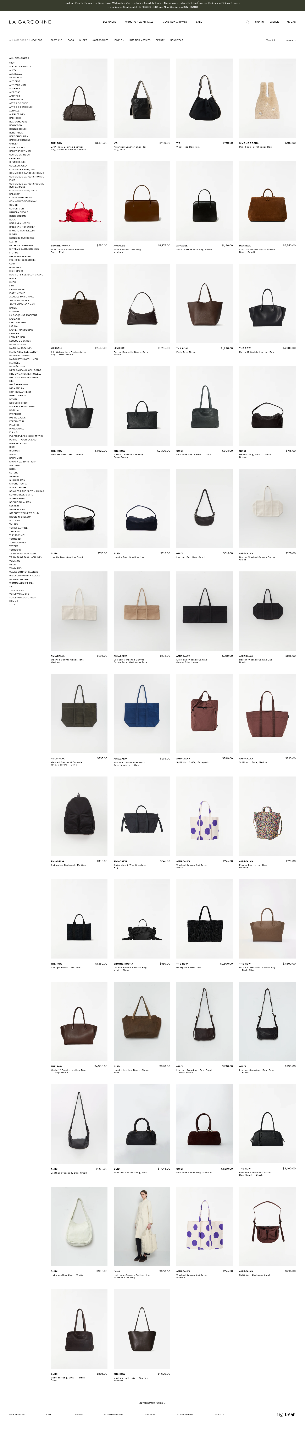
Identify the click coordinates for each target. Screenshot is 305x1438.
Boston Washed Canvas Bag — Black (257, 661)
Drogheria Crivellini (22, 231)
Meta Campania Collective (25, 370)
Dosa (12, 220)
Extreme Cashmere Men (24, 249)
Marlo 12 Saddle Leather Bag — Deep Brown (68, 1071)
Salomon (15, 466)
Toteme (13, 546)
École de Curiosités (21, 238)
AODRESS (14, 89)
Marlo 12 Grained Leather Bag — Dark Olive (257, 969)
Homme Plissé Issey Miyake (26, 275)
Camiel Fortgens (19, 140)
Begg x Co (15, 125)
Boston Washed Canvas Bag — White (257, 558)
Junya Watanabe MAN (22, 304)
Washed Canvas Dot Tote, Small (191, 866)
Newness (36, 40)
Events (219, 1415)
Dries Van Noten (19, 223)
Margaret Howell (20, 356)
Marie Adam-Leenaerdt (23, 352)
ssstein (14, 506)
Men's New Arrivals (175, 22)
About (50, 1415)
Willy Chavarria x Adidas (24, 576)
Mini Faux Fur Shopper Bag (255, 147)
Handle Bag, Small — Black (67, 557)
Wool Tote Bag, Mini (188, 147)
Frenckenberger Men (23, 260)
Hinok (13, 279)
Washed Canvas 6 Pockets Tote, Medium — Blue (129, 764)
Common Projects (20, 198)
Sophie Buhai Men (20, 502)
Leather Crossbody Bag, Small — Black (257, 1071)
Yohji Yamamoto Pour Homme (22, 599)
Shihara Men (17, 480)
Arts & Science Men (21, 107)
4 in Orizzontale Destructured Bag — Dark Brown (69, 353)
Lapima (13, 326)
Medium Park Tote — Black (67, 455)
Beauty (160, 40)
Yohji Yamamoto (19, 594)
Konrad (14, 312)
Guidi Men (15, 268)
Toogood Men (17, 543)
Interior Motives (139, 40)
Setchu (13, 473)
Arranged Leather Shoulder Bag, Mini (130, 148)
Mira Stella (16, 388)
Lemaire (14, 334)
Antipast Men (17, 85)
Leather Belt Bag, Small (190, 557)
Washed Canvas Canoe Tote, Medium (68, 661)
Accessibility (185, 1415)
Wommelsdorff (18, 579)
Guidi (12, 264)
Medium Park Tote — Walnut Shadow (131, 1379)
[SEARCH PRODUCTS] (249, 22)
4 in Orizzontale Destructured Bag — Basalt (257, 251)
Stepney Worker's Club (24, 513)
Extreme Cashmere (21, 246)
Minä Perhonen (19, 385)
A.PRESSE (15, 92)
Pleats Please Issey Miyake (26, 436)
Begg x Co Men (18, 129)
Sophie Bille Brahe (21, 495)
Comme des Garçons (22, 170)
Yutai (12, 605)
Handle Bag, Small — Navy (130, 557)
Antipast (14, 81)
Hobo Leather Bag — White (67, 1275)
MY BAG (291, 22)
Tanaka (13, 524)
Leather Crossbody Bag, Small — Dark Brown (194, 1071)
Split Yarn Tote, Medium (253, 762)
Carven (13, 144)
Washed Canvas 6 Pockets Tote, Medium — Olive (66, 763)
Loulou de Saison (20, 341)
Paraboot (15, 414)
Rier (12, 447)
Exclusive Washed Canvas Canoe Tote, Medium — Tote (130, 661)
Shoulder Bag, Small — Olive (193, 455)
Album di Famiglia (20, 67)
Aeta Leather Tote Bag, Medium (128, 251)
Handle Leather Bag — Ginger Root (132, 1071)
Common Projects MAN (23, 201)
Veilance (14, 561)
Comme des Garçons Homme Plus (26, 178)
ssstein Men (17, 510)
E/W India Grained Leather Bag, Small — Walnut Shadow (68, 148)
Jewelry (119, 40)
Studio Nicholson (20, 517)
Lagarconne (30, 22)
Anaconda (15, 78)
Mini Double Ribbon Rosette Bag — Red (67, 251)
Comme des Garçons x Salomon (23, 192)
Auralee (14, 111)
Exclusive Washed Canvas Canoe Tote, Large (191, 661)
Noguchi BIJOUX (18, 403)
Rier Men (14, 451)
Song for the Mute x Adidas (26, 491)
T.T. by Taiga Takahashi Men (25, 557)
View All (270, 40)
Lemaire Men (17, 337)
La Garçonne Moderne (23, 315)
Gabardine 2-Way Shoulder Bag (130, 866)
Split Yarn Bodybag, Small (255, 1275)
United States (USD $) (151, 1403)
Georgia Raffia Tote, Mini (66, 968)
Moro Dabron (17, 396)
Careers (150, 1415)
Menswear (176, 40)
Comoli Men (16, 209)
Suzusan (14, 521)
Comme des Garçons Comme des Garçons (26, 185)
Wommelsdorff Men (21, 583)
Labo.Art (14, 319)
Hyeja (12, 282)
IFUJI (11, 286)
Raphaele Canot (19, 444)
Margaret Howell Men (23, 359)
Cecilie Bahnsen (19, 155)
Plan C (13, 432)
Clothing (56, 40)
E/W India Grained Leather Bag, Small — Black (255, 1173)
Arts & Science (18, 103)
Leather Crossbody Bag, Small (69, 1173)
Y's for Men (16, 590)
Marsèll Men (17, 367)
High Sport (16, 271)
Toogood (15, 539)
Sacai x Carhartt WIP (22, 462)
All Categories (18, 40)
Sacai (12, 455)
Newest (290, 40)
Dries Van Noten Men (22, 227)
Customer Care (113, 1415)
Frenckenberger (20, 257)
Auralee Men (17, 114)
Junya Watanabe (19, 301)
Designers (109, 22)
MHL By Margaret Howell (25, 374)
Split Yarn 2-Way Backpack (192, 762)
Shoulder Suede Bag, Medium (194, 1173)
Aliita (12, 70)
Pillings (14, 425)
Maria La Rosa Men (20, 348)
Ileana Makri (17, 290)
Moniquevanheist (20, 392)
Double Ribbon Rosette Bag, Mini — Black (131, 969)
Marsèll (14, 363)
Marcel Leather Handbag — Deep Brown (130, 456)
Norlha (14, 410)
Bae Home (15, 118)
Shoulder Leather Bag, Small (131, 1173)
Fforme (13, 253)
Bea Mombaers (18, 122)
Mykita (13, 399)
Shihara (14, 477)
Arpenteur (16, 100)
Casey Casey (17, 148)
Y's (11, 587)
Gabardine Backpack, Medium (69, 865)
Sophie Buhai (17, 499)
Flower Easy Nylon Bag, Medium (253, 866)
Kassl (13, 308)
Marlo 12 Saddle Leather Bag (256, 352)
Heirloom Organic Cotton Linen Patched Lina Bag (132, 1276)
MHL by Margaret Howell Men (25, 379)
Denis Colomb (17, 216)
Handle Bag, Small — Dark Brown (255, 456)
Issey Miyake (17, 293)
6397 (12, 63)
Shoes (83, 40)
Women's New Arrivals (139, 22)
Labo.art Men (17, 323)
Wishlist (275, 22)
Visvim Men (15, 568)
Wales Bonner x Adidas (23, 572)
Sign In (259, 22)
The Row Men (17, 535)
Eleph (13, 242)
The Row (14, 532)
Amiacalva (15, 74)
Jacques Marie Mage (21, 297)
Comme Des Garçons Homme (26, 173)
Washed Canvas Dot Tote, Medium (191, 1276)
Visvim (13, 565)
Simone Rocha (18, 484)
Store (79, 1415)
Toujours (15, 550)
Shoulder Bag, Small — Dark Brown (68, 1379)
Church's (15, 159)
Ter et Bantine (18, 528)
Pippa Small (16, 429)
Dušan (13, 234)
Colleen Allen (18, 166)
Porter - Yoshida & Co (23, 440)
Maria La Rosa (18, 345)
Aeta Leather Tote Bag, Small (194, 250)
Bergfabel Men (18, 136)
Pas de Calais (17, 418)
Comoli (13, 205)
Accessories (100, 40)
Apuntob (14, 96)
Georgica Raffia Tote (188, 968)
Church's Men (17, 162)
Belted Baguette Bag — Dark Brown (131, 353)
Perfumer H (16, 421)
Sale (199, 22)
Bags (71, 40)
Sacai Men (15, 458)
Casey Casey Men (20, 151)
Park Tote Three (186, 352)
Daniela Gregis (18, 212)
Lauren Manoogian (21, 330)
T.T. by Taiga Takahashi (23, 554)
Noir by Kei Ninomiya (22, 407)
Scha (12, 469)
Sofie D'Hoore (18, 488)
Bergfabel (16, 133)
